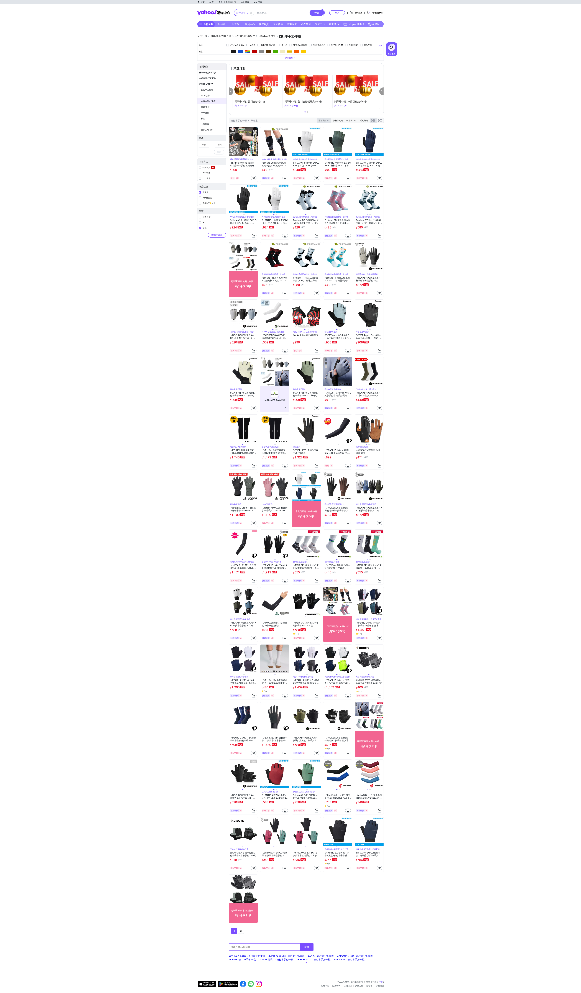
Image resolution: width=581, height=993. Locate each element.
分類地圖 (380, 985)
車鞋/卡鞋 (205, 106)
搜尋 (306, 947)
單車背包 (205, 112)
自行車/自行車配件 (207, 78)
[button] (231, 91)
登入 (337, 12)
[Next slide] (256, 141)
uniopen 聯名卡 (356, 24)
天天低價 (278, 24)
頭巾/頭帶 (205, 95)
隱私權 (369, 985)
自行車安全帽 (207, 89)
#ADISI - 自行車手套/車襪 (321, 956)
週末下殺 (320, 24)
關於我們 (336, 985)
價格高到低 (351, 120)
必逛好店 (306, 24)
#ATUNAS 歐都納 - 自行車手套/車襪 (247, 956)
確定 (219, 152)
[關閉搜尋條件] (251, 13)
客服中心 (325, 985)
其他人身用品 (207, 129)
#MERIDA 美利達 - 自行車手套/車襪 (286, 956)
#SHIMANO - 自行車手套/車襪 (349, 959)
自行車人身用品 (206, 83)
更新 (381, 981)
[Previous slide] (231, 141)
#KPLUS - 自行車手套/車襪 (242, 959)
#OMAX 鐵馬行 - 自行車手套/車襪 (276, 959)
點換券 (221, 24)
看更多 (332, 24)
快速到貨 (264, 24)
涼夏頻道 (292, 24)
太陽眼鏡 (205, 124)
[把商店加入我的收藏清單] (285, 408)
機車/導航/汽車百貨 (207, 72)
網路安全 (359, 985)
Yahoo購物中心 (213, 12)
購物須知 (348, 985)
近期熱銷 (364, 120)
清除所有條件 (217, 235)
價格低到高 (338, 120)
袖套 (203, 118)
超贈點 (375, 24)
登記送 (236, 24)
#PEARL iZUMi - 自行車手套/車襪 (313, 959)
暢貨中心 (250, 24)
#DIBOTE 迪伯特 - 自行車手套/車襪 (355, 956)
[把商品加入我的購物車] (253, 178)
